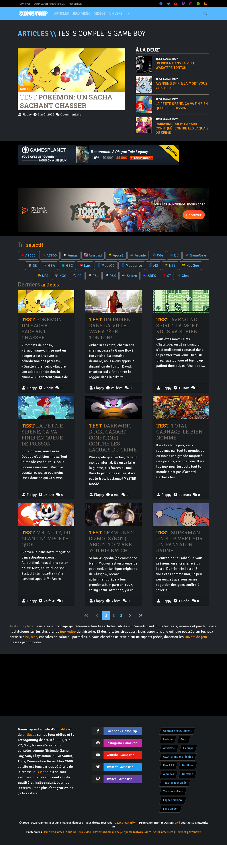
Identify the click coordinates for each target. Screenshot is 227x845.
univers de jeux (195, 637)
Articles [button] (61, 13)
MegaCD (108, 265)
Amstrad (95, 255)
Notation (187, 774)
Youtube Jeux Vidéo (78, 832)
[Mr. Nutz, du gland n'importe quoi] (46, 514)
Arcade (140, 255)
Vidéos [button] (100, 13)
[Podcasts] (198, 4)
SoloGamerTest (163, 832)
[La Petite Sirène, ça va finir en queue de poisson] (46, 408)
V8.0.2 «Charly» (126, 823)
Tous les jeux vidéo (175, 783)
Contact (25, 4)
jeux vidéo (68, 631)
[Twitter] (168, 4)
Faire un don (170, 809)
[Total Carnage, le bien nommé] (181, 408)
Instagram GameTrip (122, 743)
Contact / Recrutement (177, 731)
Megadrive (134, 265)
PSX (113, 276)
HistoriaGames (103, 832)
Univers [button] (116, 13)
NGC (62, 276)
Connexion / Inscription (49, 4)
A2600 (30, 255)
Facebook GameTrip (122, 731)
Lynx (87, 265)
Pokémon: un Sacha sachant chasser (66, 101)
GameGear (198, 255)
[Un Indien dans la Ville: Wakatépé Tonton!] (113, 301)
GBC (69, 265)
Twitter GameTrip (120, 767)
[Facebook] (161, 4)
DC (176, 255)
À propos (168, 774)
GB (34, 265)
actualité (60, 729)
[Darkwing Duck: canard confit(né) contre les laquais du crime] (113, 408)
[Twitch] (183, 4)
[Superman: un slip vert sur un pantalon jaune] (181, 514)
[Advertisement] (113, 176)
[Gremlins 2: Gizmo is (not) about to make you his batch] (113, 514)
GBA (51, 265)
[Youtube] (176, 4)
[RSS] (205, 4)
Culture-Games (54, 832)
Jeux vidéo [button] (81, 13)
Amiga (73, 255)
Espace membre (173, 800)
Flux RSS (168, 765)
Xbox (185, 276)
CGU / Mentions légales (178, 757)
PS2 (96, 276)
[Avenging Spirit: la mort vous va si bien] (181, 301)
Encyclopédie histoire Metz (133, 832)
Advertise (75, 4)
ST (169, 276)
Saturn (132, 276)
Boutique (188, 765)
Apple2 (118, 255)
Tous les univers (173, 791)
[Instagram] (191, 4)
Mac (34, 637)
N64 (172, 265)
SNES (152, 276)
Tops (184, 739)
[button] (128, 13)
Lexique (168, 739)
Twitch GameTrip (119, 779)
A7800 (52, 255)
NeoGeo (192, 265)
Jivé (177, 823)
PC (79, 276)
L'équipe (188, 748)
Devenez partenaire (188, 832)
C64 (160, 255)
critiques (29, 734)
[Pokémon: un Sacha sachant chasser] (71, 70)
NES (45, 276)
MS (155, 265)
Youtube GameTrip (120, 755)
